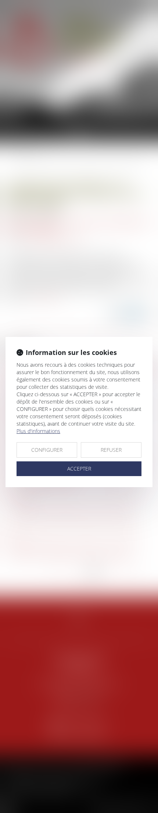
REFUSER (111, 449)
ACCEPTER (79, 468)
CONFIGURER (46, 449)
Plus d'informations (38, 430)
